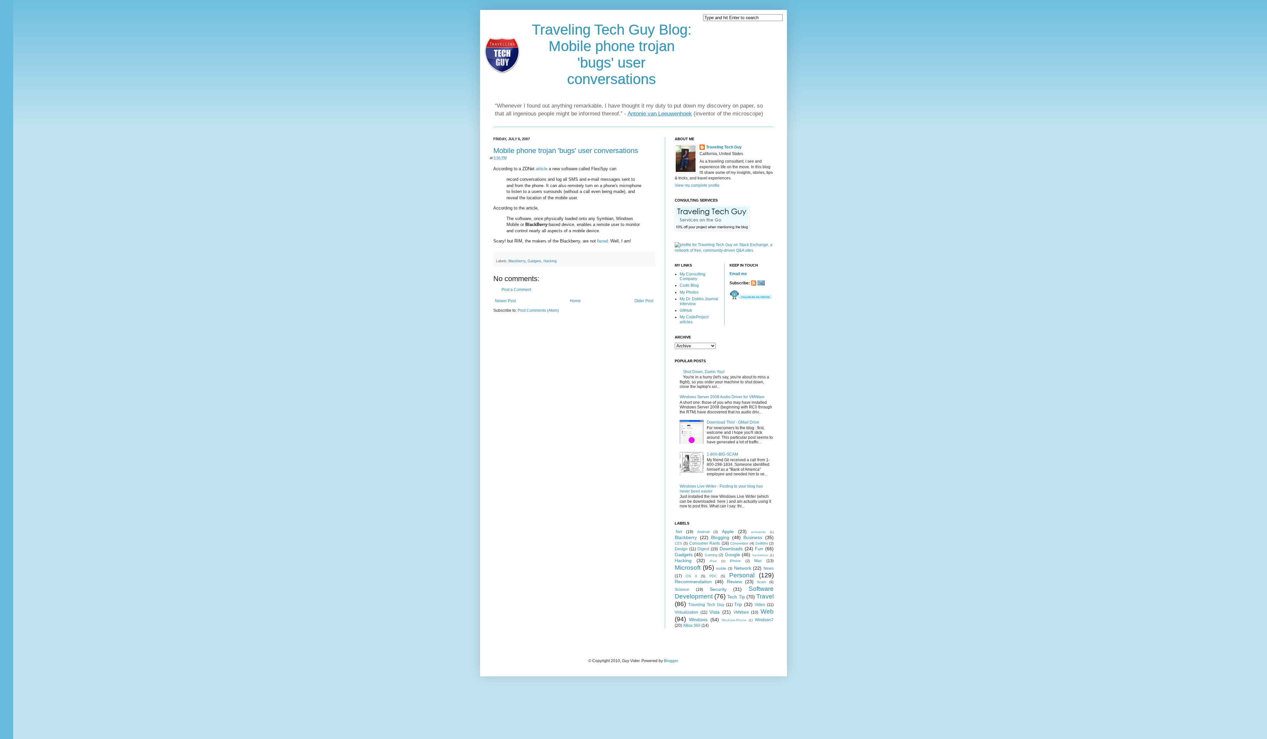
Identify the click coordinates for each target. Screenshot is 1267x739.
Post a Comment (516, 289)
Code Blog (689, 285)
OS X (691, 576)
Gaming (711, 555)
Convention (739, 543)
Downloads (731, 548)
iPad (713, 561)
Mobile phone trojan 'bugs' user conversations (565, 150)
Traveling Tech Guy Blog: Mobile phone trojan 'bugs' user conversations (612, 54)
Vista (714, 612)
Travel (765, 596)
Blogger (671, 661)
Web (767, 611)
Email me (738, 274)
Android (703, 532)
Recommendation (693, 581)
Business (752, 537)
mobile (721, 568)
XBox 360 (691, 625)
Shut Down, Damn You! (704, 372)
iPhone (735, 561)
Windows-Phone (734, 620)
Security (718, 589)
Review (734, 581)
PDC (713, 576)
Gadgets (534, 261)
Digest (703, 549)
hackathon (760, 555)
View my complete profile (697, 185)
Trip (738, 604)
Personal (742, 575)
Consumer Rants (704, 543)
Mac (758, 561)
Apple (728, 531)
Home (575, 301)
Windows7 (764, 620)
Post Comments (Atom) (538, 310)
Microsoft (687, 567)
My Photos (689, 292)
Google (732, 554)
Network (742, 568)
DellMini (762, 543)
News (768, 568)
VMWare (741, 612)
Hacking (550, 261)
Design (681, 549)
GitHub (686, 310)
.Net (678, 532)
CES (678, 543)
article (541, 168)
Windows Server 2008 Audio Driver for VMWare (722, 397)
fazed (602, 241)
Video (760, 604)
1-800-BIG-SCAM (722, 454)
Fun (759, 548)
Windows (698, 619)
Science (682, 589)
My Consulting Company (692, 276)
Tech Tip (736, 596)
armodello (758, 532)
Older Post (643, 301)
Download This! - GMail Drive (733, 422)
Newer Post (505, 301)
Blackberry (517, 261)
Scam (761, 582)
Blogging (720, 537)
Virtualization (686, 612)
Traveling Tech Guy (724, 147)
